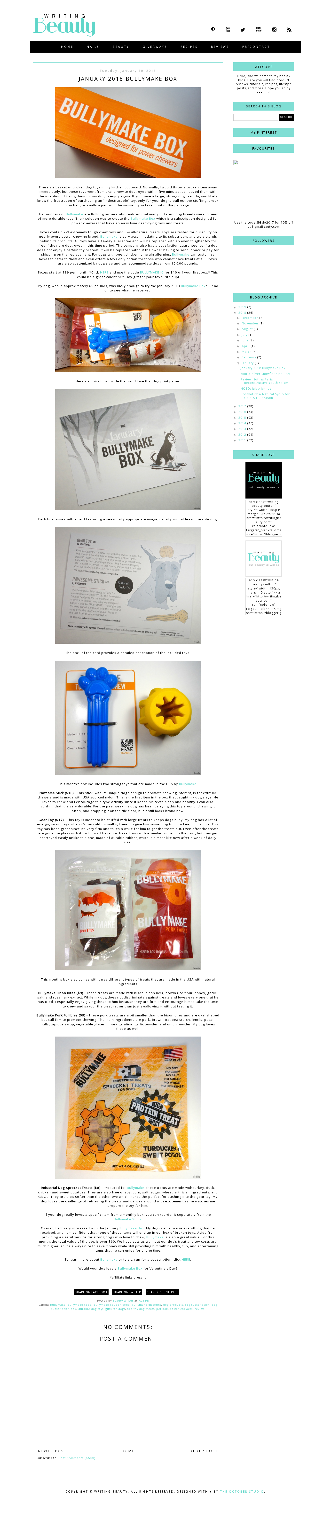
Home (67, 47)
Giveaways (155, 47)
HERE (104, 272)
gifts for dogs (115, 1309)
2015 (242, 418)
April (246, 346)
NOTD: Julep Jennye (256, 388)
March (247, 352)
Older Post (203, 1451)
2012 (242, 435)
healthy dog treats (140, 1309)
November (251, 323)
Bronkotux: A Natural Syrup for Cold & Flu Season (265, 396)
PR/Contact (256, 47)
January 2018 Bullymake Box (263, 368)
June (246, 340)
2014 (242, 423)
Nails (93, 47)
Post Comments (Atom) (77, 1458)
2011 (242, 440)
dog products (173, 1304)
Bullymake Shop (127, 1219)
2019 (242, 307)
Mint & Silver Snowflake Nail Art (266, 374)
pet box (162, 1309)
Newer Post (52, 1451)
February (249, 357)
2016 (242, 412)
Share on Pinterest (162, 1292)
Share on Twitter (127, 1292)
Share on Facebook (91, 1292)
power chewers (181, 1309)
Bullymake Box (143, 218)
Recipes (189, 47)
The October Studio (242, 1491)
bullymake (58, 1304)
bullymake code (80, 1304)
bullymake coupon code (112, 1304)
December (250, 318)
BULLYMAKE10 (152, 272)
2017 (242, 406)
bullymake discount (146, 1304)
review (200, 1309)
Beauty (121, 47)
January (248, 363)
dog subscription (197, 1304)
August (248, 329)
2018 (242, 313)
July (245, 335)
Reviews (220, 47)
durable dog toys (90, 1309)
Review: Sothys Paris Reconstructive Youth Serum (265, 381)
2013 (242, 429)
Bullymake (74, 214)
